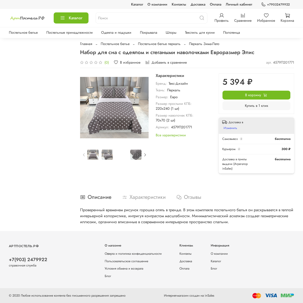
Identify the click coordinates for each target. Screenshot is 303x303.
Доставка (198, 4)
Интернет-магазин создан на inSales (189, 295)
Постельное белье (23, 32)
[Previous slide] (87, 107)
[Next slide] (141, 107)
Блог (108, 276)
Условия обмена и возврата (124, 268)
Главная (86, 43)
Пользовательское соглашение (126, 261)
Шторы (171, 32)
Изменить (230, 128)
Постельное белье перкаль (159, 43)
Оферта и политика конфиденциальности (133, 253)
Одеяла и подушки (116, 32)
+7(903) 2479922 (28, 259)
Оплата (215, 4)
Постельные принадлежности (69, 32)
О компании (157, 4)
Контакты (179, 4)
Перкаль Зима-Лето (204, 43)
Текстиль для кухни (200, 32)
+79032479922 (278, 4)
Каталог (137, 4)
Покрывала (148, 32)
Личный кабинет (239, 4)
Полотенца (231, 32)
